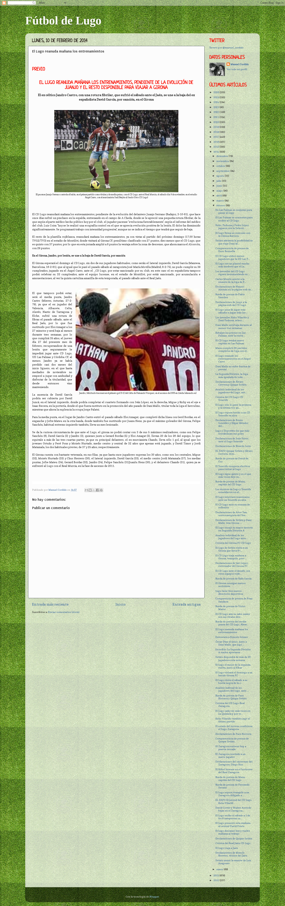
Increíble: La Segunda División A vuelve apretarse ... (233, 651)
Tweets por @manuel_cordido (226, 47)
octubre (221, 165)
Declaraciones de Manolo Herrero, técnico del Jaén (231, 854)
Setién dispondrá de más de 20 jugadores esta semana (232, 658)
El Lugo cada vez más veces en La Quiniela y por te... (232, 712)
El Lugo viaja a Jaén (226, 848)
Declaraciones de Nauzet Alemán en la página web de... (234, 288)
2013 (216, 875)
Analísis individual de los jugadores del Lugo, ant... (231, 391)
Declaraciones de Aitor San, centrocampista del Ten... (231, 514)
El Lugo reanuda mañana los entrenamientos (231, 631)
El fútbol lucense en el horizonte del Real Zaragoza (234, 771)
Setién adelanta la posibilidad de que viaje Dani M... (234, 242)
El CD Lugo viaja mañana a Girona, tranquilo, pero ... (231, 557)
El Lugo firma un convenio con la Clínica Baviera (232, 234)
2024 (216, 102)
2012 (216, 880)
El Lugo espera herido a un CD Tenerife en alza (232, 414)
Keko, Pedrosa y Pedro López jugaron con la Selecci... (232, 227)
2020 (216, 122)
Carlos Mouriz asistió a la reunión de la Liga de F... (230, 280)
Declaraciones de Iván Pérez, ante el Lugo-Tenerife (232, 440)
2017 (216, 136)
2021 (216, 117)
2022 (216, 112)
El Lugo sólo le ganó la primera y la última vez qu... (233, 406)
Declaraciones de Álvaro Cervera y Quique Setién (230, 383)
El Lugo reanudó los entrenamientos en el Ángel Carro (233, 358)
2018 (216, 132)
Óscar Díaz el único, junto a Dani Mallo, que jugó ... (231, 643)
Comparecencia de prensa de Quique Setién (232, 740)
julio (219, 180)
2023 (216, 107)
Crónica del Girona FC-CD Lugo (233, 542)
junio (219, 185)
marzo (220, 200)
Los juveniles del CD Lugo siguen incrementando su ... (232, 273)
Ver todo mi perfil (237, 69)
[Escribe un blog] (90, 490)
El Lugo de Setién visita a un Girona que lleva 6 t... (231, 549)
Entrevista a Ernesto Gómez (231, 637)
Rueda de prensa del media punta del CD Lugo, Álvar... (232, 623)
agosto (220, 175)
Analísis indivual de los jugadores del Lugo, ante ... (232, 689)
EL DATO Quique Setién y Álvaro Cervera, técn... (234, 452)
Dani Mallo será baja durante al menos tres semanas (233, 326)
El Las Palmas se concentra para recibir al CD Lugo (234, 219)
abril (219, 195)
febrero (221, 205)
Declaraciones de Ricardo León (233, 446)
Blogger (154, 896)
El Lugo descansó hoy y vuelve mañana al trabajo (232, 832)
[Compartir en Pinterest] (101, 490)
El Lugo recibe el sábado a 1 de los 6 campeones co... (232, 817)
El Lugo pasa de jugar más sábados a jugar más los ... (231, 311)
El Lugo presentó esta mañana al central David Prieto (232, 824)
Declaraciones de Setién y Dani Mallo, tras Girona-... (233, 521)
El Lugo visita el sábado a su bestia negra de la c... (231, 681)
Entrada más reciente (50, 604)
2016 (216, 141)
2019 (216, 127)
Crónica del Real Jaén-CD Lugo (232, 843)
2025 (216, 97)
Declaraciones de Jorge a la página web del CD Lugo (231, 303)
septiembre (223, 170)
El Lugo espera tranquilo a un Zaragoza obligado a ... (232, 794)
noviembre (223, 161)
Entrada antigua (187, 604)
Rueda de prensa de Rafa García (233, 578)
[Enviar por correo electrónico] (86, 490)
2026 (216, 92)
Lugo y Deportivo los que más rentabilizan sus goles (232, 432)
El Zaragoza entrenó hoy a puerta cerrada (230, 748)
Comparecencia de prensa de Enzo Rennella (232, 250)
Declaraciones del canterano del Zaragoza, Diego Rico (233, 763)
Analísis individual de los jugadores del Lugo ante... (231, 537)
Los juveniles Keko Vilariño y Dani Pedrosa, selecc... (232, 319)
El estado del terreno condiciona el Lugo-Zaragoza (233, 727)
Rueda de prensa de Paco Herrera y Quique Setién (231, 697)
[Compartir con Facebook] (97, 490)
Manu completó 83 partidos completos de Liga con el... (231, 349)
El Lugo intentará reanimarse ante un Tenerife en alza (232, 498)
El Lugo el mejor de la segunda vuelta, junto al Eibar (232, 666)
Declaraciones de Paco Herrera (233, 733)
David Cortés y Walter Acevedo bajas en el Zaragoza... (233, 809)
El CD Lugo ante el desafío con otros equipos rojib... (232, 572)
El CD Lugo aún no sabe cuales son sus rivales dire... (232, 615)
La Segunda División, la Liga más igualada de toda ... (231, 375)
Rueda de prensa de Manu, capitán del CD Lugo (230, 483)
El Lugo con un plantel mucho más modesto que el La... (232, 265)
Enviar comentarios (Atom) (63, 612)
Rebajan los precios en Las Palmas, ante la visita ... (230, 334)
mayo (219, 190)
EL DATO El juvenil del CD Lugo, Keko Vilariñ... (233, 801)
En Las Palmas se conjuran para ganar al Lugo (233, 211)
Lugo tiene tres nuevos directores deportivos (229, 592)
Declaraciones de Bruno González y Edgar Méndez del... (231, 423)
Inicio (120, 604)
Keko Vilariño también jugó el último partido (232, 720)
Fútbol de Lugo (63, 20)
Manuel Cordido (240, 64)
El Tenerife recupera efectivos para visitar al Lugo (232, 468)
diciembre (222, 156)
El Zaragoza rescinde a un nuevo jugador (230, 755)
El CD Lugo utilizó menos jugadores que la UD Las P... (232, 257)
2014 (216, 151)
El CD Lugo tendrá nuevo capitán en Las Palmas (229, 342)
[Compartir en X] (94, 490)
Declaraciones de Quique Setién (233, 838)
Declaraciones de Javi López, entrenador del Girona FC (231, 564)
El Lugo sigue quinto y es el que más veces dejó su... (233, 475)
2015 (216, 146)
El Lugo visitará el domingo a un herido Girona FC (233, 674)
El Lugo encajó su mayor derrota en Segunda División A (234, 529)
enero (220, 869)
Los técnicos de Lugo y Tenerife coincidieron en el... (233, 491)
